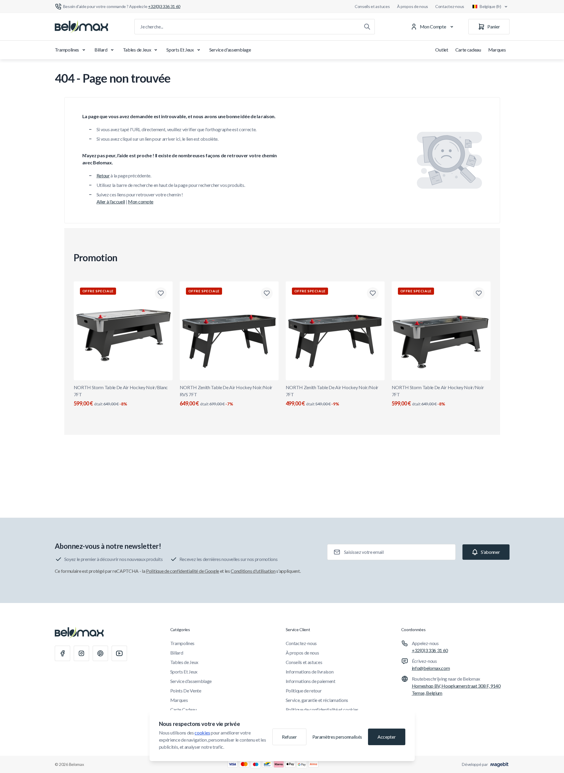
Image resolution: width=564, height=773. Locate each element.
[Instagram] (81, 653)
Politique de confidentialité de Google (182, 571)
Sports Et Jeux (180, 49)
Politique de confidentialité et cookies (322, 709)
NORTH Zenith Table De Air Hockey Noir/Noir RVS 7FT (226, 395)
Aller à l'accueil (111, 201)
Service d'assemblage (230, 49)
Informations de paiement (310, 681)
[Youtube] (119, 653)
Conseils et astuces (372, 6)
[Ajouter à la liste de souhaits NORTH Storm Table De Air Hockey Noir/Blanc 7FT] (161, 293)
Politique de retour (304, 690)
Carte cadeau (468, 49)
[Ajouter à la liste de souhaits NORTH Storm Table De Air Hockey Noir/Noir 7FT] (479, 293)
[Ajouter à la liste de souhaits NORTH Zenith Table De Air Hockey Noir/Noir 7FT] (373, 293)
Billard (100, 49)
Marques (497, 49)
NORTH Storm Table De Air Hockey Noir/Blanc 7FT (121, 395)
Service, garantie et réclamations (317, 700)
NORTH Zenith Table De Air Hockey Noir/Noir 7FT (332, 395)
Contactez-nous (449, 6)
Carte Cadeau (183, 709)
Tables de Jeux (137, 49)
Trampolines (67, 49)
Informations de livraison (310, 671)
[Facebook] (62, 653)
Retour (103, 175)
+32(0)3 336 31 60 (430, 650)
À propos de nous (412, 6)
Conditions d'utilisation (253, 571)
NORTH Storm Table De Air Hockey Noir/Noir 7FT (438, 395)
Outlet (441, 49)
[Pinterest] (100, 653)
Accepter (386, 737)
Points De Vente (185, 690)
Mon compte (140, 201)
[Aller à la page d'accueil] (81, 26)
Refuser (289, 737)
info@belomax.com (431, 668)
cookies (202, 732)
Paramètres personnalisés (337, 737)
